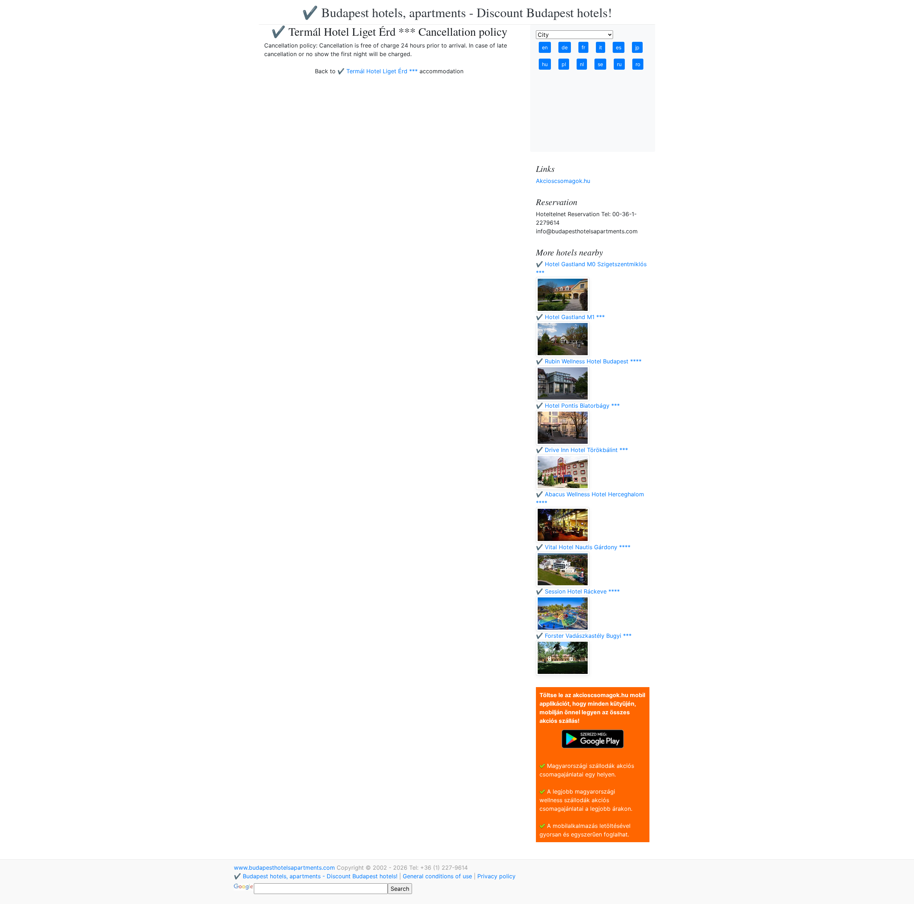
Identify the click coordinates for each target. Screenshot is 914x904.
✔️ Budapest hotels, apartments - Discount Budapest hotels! (457, 12)
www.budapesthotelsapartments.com (285, 867)
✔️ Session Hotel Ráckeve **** (578, 591)
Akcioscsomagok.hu (563, 180)
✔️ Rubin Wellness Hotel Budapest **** (589, 361)
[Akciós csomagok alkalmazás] (592, 738)
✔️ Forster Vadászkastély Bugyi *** (584, 635)
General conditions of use (437, 876)
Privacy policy (496, 876)
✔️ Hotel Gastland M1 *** (570, 317)
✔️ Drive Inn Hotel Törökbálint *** (582, 449)
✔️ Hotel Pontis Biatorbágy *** (578, 405)
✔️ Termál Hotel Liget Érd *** (377, 71)
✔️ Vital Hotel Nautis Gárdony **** (583, 547)
